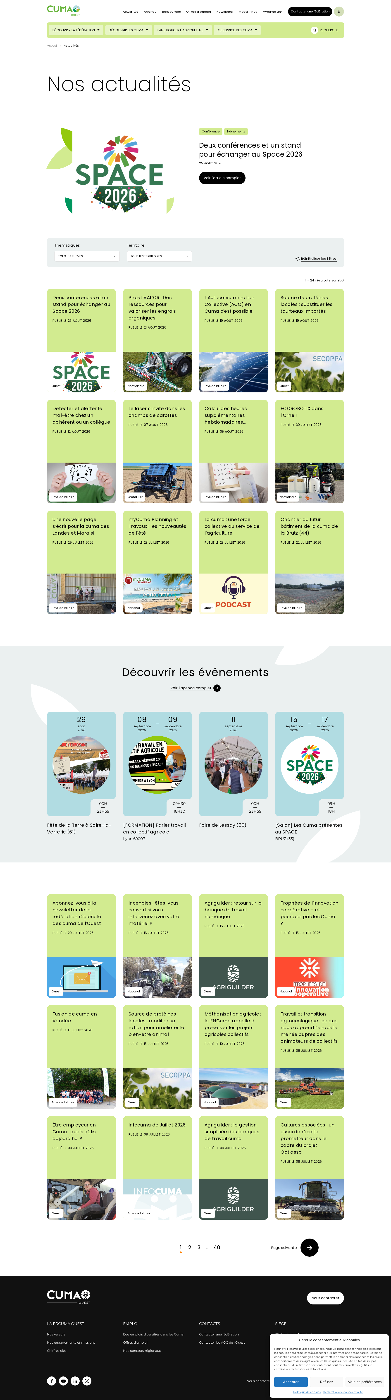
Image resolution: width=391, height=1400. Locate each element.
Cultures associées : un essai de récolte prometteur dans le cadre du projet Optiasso (307, 1138)
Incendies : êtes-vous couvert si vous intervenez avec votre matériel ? (154, 913)
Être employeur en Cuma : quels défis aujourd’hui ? (74, 1132)
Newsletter (225, 12)
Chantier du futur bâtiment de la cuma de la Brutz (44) (309, 526)
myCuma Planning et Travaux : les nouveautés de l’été (157, 526)
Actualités (131, 12)
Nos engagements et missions (71, 1342)
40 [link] (217, 1247)
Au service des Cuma (234, 30)
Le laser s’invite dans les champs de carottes (157, 411)
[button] (87, 256)
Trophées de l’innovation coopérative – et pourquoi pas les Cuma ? (310, 913)
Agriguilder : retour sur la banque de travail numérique (233, 910)
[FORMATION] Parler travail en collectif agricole (154, 828)
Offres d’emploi (198, 12)
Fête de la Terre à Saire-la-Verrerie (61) (79, 828)
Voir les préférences (365, 1382)
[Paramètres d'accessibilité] (339, 12)
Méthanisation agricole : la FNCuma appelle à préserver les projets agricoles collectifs (233, 1024)
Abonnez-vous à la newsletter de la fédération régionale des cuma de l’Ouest (76, 913)
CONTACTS (209, 1323)
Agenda (150, 12)
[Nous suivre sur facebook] (51, 1381)
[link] (295, 1248)
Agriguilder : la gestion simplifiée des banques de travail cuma (232, 1132)
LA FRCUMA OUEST (65, 1323)
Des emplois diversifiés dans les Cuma (153, 1334)
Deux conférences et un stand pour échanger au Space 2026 (251, 149)
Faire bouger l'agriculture (180, 30)
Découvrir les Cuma (126, 30)
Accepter (291, 1382)
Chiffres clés (56, 1351)
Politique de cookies (307, 1392)
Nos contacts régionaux (142, 1351)
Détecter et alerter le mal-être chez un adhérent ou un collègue (81, 415)
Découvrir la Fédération (73, 30)
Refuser (326, 1382)
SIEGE (280, 1323)
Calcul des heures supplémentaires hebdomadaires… (226, 415)
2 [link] (189, 1247)
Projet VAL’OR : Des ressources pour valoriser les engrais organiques (152, 307)
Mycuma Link (273, 12)
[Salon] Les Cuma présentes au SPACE (309, 828)
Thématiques (67, 245)
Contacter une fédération (308, 11)
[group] (81, 777)
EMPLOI (130, 1323)
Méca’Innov (248, 12)
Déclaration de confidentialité (343, 1392)
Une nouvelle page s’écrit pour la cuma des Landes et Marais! (80, 526)
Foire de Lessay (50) (222, 825)
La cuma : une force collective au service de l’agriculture (232, 526)
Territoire (135, 245)
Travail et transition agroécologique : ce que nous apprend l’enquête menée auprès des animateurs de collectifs (309, 1027)
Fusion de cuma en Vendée (74, 1017)
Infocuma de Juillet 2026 (157, 1125)
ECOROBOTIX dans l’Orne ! (302, 411)
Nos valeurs (56, 1334)
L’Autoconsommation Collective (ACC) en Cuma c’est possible (230, 304)
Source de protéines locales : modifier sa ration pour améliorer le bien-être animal (156, 1024)
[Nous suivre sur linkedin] (75, 1381)
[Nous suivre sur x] (86, 1381)
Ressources (171, 12)
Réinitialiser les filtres (318, 258)
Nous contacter (325, 1298)
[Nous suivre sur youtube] (63, 1381)
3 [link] (198, 1247)
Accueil (52, 45)
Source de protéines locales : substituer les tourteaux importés (307, 304)
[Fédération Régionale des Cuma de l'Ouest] (63, 11)
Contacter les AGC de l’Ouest (222, 1342)
